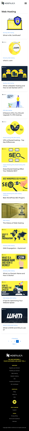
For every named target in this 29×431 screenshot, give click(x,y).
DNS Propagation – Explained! (14, 248)
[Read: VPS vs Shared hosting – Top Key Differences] (14, 127)
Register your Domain (14, 368)
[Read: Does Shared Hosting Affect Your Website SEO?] (14, 155)
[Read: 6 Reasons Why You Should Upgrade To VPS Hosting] (14, 100)
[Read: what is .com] (14, 48)
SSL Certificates (14, 384)
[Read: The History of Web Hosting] (14, 210)
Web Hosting (10, 32)
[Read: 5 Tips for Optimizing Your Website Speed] (14, 288)
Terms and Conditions (14, 418)
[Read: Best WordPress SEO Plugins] (14, 183)
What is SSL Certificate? (12, 35)
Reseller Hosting (15, 376)
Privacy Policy (14, 415)
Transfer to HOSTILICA (14, 381)
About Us (14, 394)
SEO (13, 164)
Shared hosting (7, 137)
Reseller (5, 83)
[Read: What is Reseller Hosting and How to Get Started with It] (14, 73)
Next (15, 344)
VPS (4, 110)
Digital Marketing (7, 164)
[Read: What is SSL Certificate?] (14, 23)
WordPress (5, 195)
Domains (5, 57)
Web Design (6, 298)
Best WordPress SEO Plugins (14, 198)
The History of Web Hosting (13, 223)
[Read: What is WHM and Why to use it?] (14, 315)
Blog (14, 391)
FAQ (14, 397)
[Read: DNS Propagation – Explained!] (14, 235)
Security (5, 32)
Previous (14, 338)
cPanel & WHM (6, 325)
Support (15, 410)
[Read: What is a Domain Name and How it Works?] (14, 261)
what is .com (7, 60)
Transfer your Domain (14, 370)
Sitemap (14, 421)
